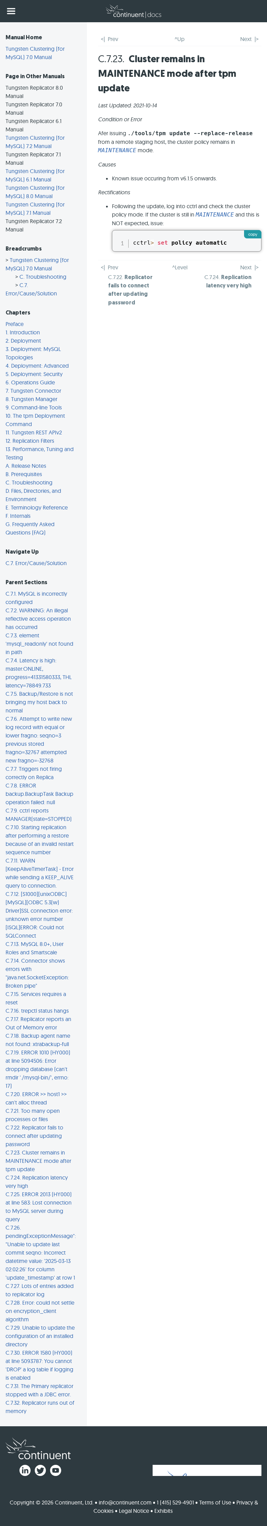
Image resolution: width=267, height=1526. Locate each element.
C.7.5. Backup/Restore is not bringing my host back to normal (39, 702)
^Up (180, 38)
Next (246, 38)
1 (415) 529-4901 (175, 1502)
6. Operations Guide (30, 382)
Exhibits (163, 1510)
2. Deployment (23, 340)
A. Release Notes (26, 465)
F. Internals (18, 515)
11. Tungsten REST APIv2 (34, 432)
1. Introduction (23, 332)
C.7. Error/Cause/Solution (36, 563)
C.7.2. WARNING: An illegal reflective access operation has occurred (38, 618)
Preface (15, 323)
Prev (113, 38)
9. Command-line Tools (34, 407)
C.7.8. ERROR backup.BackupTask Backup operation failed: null (39, 794)
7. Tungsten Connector (33, 390)
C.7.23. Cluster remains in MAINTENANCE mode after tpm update (38, 1161)
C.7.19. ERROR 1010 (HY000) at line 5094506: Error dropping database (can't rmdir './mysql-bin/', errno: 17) (38, 1069)
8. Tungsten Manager (31, 398)
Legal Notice (134, 1510)
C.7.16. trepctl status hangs (37, 1010)
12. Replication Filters (30, 440)
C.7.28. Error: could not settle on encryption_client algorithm (40, 1311)
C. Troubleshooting (42, 276)
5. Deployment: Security (34, 373)
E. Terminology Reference (37, 507)
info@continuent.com (125, 1502)
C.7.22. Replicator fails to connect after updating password (34, 1136)
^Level (179, 267)
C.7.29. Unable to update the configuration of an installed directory (40, 1336)
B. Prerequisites (24, 474)
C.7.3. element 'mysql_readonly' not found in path (39, 643)
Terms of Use (215, 1502)
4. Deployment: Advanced (37, 365)
